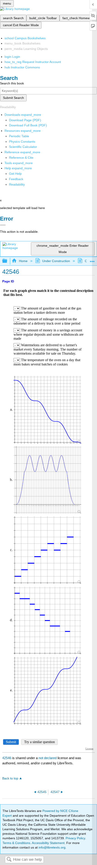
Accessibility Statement (48, 843)
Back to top (10, 778)
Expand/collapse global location (92, 260)
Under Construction (56, 261)
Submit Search (13, 98)
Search (9, 859)
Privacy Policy (75, 838)
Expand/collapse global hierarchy (7, 261)
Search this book (12, 83)
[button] (16, 179)
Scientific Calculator (23, 147)
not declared (48, 758)
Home (23, 261)
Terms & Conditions (16, 843)
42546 (6, 758)
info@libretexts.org (51, 847)
